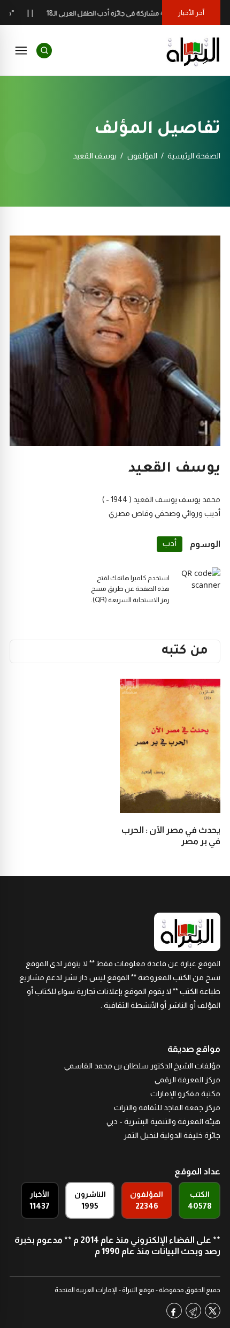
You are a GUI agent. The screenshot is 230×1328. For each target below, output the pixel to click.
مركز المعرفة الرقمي (187, 1079)
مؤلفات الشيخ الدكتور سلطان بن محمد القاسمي (142, 1065)
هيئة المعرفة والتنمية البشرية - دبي (163, 1121)
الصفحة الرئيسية (193, 155)
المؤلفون (142, 155)
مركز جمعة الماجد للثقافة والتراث (167, 1107)
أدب (170, 543)
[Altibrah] (193, 50)
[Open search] (44, 50)
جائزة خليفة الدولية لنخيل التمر (172, 1135)
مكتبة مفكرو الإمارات (185, 1093)
